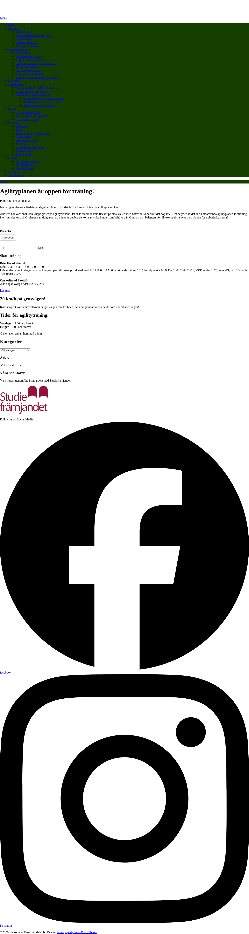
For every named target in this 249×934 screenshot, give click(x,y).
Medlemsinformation (28, 56)
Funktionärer (16, 84)
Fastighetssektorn (26, 140)
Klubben (13, 28)
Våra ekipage (24, 38)
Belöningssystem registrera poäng (44, 98)
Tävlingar (14, 171)
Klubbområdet (24, 31)
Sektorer (13, 122)
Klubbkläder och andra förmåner (36, 63)
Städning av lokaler (27, 45)
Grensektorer (24, 136)
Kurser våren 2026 (27, 119)
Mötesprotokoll (25, 168)
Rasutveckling (24, 150)
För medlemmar (17, 49)
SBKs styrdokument (28, 70)
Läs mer (5, 290)
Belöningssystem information (33, 94)
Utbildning (22, 126)
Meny (3, 18)
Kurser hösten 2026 (28, 112)
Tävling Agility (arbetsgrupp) (33, 133)
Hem (11, 24)
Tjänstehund (23, 154)
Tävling (20, 129)
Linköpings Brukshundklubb (17, 4)
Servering (21, 143)
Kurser (12, 108)
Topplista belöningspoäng (39, 105)
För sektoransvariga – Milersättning (37, 77)
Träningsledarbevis (27, 66)
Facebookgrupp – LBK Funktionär (37, 87)
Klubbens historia (26, 42)
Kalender (13, 80)
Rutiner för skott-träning (30, 59)
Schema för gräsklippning (31, 91)
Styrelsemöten (24, 164)
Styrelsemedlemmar (28, 161)
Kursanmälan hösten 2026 (32, 115)
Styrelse (13, 157)
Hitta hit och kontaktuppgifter (34, 35)
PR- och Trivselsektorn (30, 147)
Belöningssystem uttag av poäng (43, 101)
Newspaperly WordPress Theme (77, 932)
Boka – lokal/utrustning (30, 73)
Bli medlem (23, 52)
